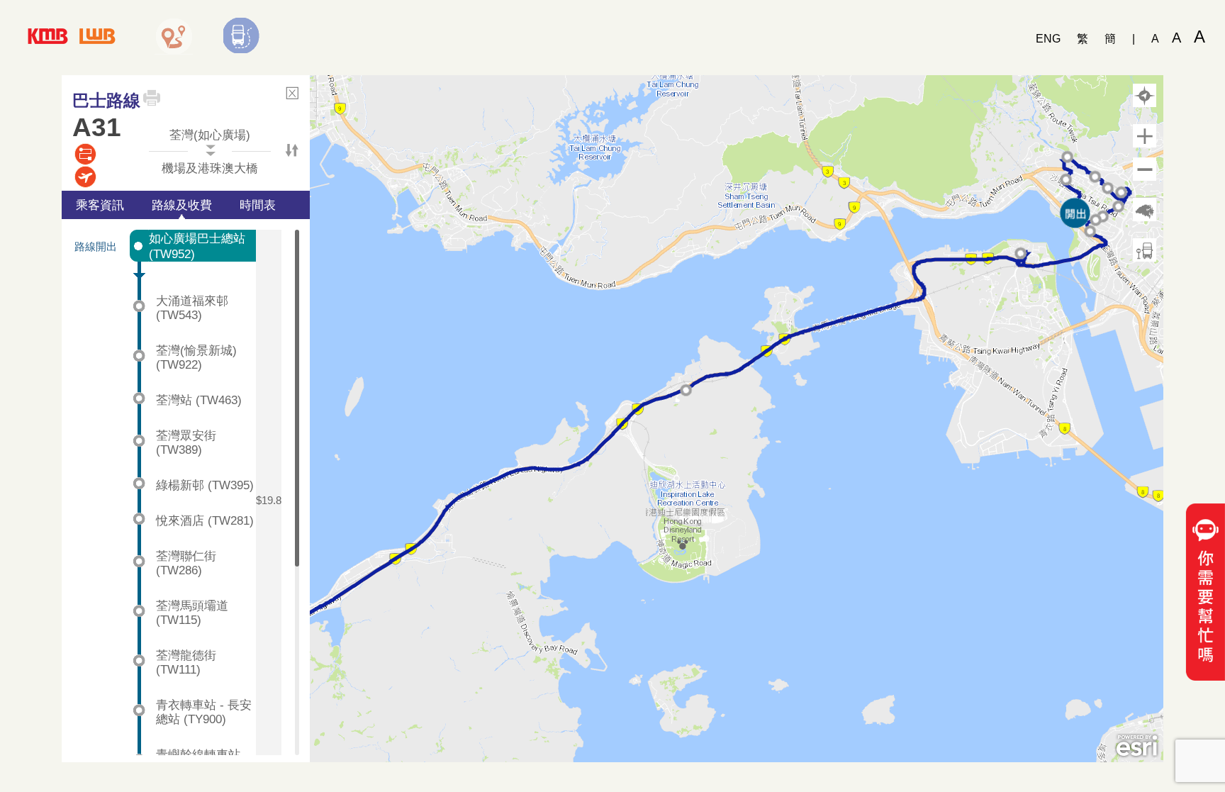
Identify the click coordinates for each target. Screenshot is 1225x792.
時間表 (258, 205)
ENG (1048, 39)
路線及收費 (182, 205)
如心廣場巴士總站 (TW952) (197, 246)
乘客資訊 (100, 205)
